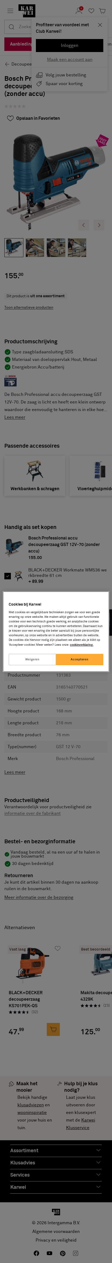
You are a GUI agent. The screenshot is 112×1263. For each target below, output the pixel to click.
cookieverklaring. (82, 644)
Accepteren (79, 659)
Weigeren (32, 659)
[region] (56, 631)
